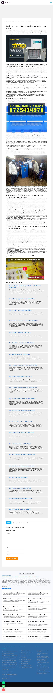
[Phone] (3, 682)
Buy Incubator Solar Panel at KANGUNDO (21, 310)
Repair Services (24, 663)
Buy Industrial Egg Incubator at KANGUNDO (22, 299)
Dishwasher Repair (25, 655)
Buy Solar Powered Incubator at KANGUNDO (22, 410)
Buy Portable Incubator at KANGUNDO (20, 444)
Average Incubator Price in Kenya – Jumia (43, 669)
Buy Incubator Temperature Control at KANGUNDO (23, 321)
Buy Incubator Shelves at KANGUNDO (20, 332)
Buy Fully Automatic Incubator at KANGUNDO (22, 454)
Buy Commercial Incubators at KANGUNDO (21, 432)
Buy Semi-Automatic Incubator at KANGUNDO (22, 466)
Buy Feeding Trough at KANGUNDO (19, 354)
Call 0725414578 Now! (6, 588)
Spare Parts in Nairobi (26, 665)
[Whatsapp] (3, 686)
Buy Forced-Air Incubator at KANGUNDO (20, 498)
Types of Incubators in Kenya (42, 654)
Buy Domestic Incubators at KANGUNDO (20, 422)
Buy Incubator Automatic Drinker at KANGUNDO (23, 365)
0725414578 (33, 31)
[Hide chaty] (3, 689)
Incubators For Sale (25, 661)
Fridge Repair (24, 657)
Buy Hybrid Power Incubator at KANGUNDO (21, 343)
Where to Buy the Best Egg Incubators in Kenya (43, 657)
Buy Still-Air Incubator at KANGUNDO (20, 509)
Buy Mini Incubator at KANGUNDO (19, 477)
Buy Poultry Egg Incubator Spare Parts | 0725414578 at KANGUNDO (25, 286)
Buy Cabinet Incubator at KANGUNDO (20, 488)
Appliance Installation (26, 650)
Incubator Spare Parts (26, 659)
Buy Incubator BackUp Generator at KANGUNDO (23, 387)
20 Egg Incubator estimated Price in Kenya (43, 666)
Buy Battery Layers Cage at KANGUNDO (20, 376)
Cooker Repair (24, 654)
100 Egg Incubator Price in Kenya (43, 663)
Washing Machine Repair (27, 667)
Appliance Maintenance (26, 652)
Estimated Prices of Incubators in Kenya (42, 660)
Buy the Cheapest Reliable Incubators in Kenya (43, 672)
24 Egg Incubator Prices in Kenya (43, 650)
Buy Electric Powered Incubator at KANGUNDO (22, 398)
